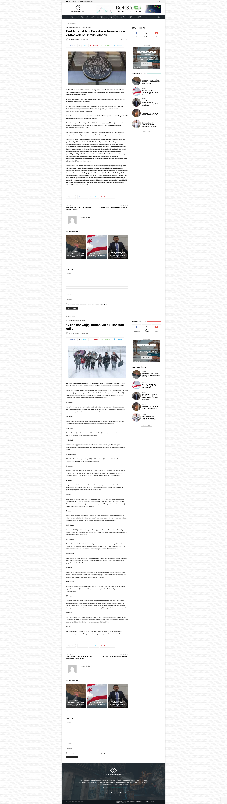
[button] (159, 17)
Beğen (136, 32)
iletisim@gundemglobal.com (116, 787)
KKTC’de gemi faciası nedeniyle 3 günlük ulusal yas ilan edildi (97, 255)
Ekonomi (74, 23)
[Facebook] (158, 1)
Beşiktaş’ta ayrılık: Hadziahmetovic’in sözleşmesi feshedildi (149, 124)
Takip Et (146, 32)
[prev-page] (67, 262)
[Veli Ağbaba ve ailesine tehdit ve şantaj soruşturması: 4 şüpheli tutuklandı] (118, 247)
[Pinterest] (116, 792)
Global (88, 27)
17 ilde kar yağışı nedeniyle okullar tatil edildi (113, 207)
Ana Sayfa (68, 23)
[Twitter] (160, 1)
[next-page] (70, 262)
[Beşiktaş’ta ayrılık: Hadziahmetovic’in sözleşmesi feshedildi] (136, 124)
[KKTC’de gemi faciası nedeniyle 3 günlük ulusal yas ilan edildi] (97, 247)
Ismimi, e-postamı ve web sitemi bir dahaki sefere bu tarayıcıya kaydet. (87, 304)
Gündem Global (75, 39)
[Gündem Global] (67, 39)
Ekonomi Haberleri (78, 27)
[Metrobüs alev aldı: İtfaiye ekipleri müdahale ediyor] (136, 113)
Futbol (144, 121)
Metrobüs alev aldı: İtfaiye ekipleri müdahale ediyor (150, 114)
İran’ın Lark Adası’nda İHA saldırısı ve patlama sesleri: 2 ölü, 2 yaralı (76, 255)
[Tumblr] (120, 792)
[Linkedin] (111, 792)
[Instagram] (106, 792)
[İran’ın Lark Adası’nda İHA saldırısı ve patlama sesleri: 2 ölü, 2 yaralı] (76, 247)
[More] (113, 197)
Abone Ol (156, 32)
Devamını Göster (146, 131)
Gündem (97, 251)
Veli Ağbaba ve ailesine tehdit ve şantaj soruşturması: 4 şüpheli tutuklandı (117, 254)
